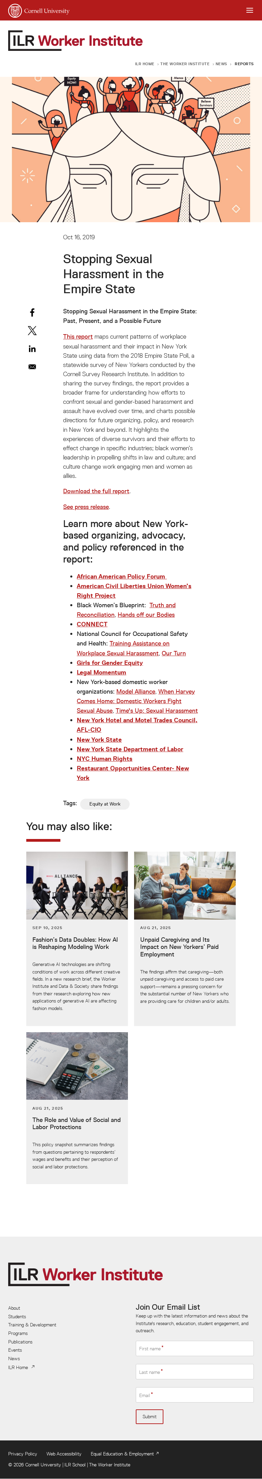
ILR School (75, 1465)
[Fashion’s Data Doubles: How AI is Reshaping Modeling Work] (77, 939)
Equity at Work (104, 804)
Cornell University (43, 1465)
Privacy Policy (22, 1454)
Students (17, 1316)
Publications (20, 1342)
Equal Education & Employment (122, 1454)
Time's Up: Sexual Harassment (157, 710)
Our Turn (174, 653)
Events (15, 1350)
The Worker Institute (184, 64)
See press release (86, 507)
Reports (244, 64)
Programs (18, 1333)
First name (150, 1349)
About (14, 1308)
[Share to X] (32, 331)
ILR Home (145, 64)
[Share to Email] (32, 367)
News (221, 64)
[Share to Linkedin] (32, 349)
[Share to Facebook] (32, 312)
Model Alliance (135, 691)
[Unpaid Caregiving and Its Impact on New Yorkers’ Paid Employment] (185, 939)
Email (144, 1395)
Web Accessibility (64, 1454)
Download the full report (96, 491)
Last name (149, 1372)
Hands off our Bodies (146, 614)
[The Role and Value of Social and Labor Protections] (77, 1108)
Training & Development (32, 1325)
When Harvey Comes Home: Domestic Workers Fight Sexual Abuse (136, 701)
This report (78, 336)
